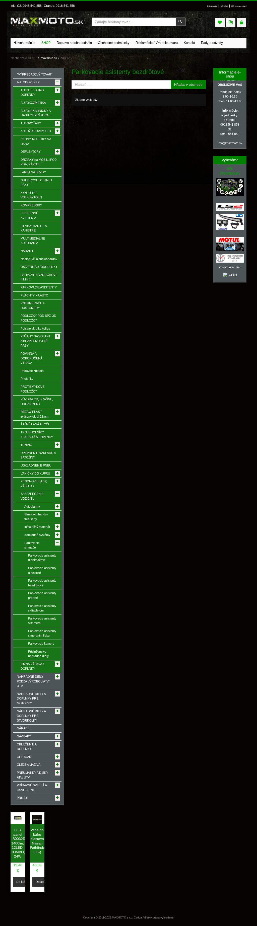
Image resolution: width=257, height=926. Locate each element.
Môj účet (224, 6)
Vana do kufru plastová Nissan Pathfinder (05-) (38, 841)
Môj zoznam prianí (238, 6)
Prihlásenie (212, 6)
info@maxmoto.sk (230, 143)
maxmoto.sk (49, 58)
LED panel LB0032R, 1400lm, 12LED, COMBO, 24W (18, 843)
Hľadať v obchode (188, 85)
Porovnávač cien (230, 267)
